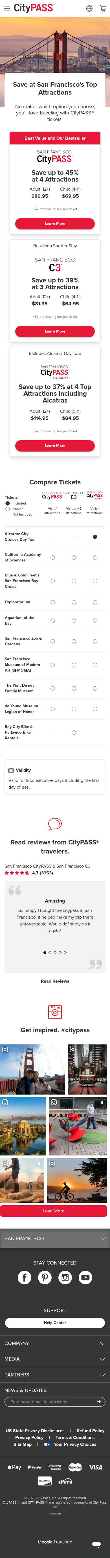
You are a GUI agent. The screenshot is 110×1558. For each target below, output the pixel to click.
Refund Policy (90, 1431)
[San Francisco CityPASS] (55, 158)
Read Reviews (55, 981)
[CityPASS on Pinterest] (45, 1278)
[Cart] (103, 8)
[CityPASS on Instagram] (65, 1278)
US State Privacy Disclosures (35, 1431)
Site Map (23, 1444)
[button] (44, 952)
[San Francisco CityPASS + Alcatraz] (55, 373)
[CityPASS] (34, 9)
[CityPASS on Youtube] (85, 1278)
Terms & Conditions (75, 1437)
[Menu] (7, 8)
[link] (33, 873)
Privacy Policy (29, 1437)
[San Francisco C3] (55, 266)
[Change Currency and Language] (89, 8)
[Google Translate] (55, 1542)
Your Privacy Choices (75, 1444)
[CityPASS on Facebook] (24, 1278)
